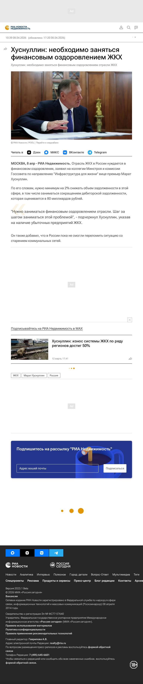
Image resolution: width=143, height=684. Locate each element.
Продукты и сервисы (56, 580)
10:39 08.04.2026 (16, 37)
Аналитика (26, 574)
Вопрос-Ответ (100, 574)
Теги (136, 574)
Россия (54, 375)
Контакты (124, 580)
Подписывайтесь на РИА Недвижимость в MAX (47, 328)
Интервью (43, 574)
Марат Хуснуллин (34, 375)
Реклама (33, 580)
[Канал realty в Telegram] (56, 553)
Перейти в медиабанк (47, 142)
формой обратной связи (21, 662)
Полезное (60, 574)
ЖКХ (15, 375)
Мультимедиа (121, 574)
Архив (139, 580)
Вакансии (12, 596)
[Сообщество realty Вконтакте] (42, 553)
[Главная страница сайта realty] (24, 27)
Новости (11, 574)
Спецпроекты (15, 580)
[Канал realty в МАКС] (13, 553)
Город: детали (78, 574)
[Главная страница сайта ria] (6, 27)
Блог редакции (105, 580)
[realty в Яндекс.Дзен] (27, 553)
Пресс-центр (82, 580)
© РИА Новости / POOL (22, 142)
